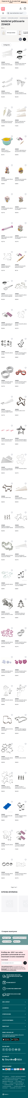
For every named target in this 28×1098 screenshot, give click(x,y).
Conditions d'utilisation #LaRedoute (16, 1083)
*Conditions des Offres (6, 1086)
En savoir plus (11, 1036)
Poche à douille (7, 941)
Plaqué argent (6, 938)
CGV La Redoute (5, 1076)
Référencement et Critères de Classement (12, 1078)
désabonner (4, 969)
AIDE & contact (6, 1002)
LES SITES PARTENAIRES (7, 1020)
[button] (25, 8)
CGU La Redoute (18, 1081)
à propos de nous (6, 1014)
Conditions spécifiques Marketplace (18, 1076)
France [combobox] (6, 1094)
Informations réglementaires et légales (10, 1079)
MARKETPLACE (5, 1026)
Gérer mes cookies (19, 1084)
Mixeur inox (17, 941)
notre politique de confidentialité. (8, 970)
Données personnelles (8, 1084)
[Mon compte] (20, 8)
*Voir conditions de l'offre (6, 966)
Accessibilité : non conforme (15, 1088)
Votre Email (4, 960)
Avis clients (4, 1083)
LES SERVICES (5, 1008)
